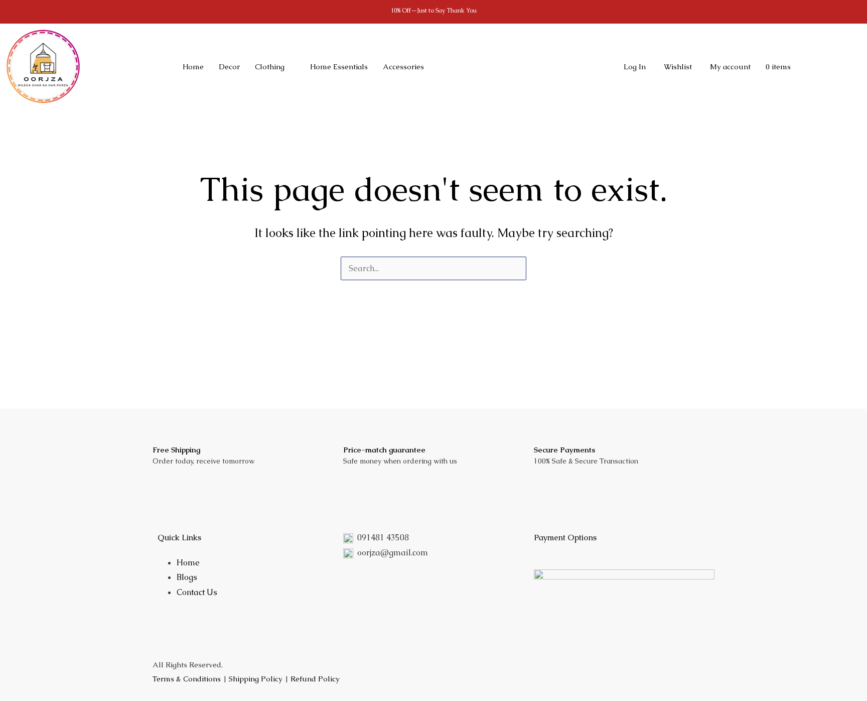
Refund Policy (315, 678)
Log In (635, 66)
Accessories (403, 66)
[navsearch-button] (543, 67)
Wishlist (678, 66)
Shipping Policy (255, 678)
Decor (229, 66)
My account (730, 66)
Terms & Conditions (187, 678)
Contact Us (197, 592)
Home (193, 66)
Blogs (187, 577)
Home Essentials (339, 66)
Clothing (269, 66)
